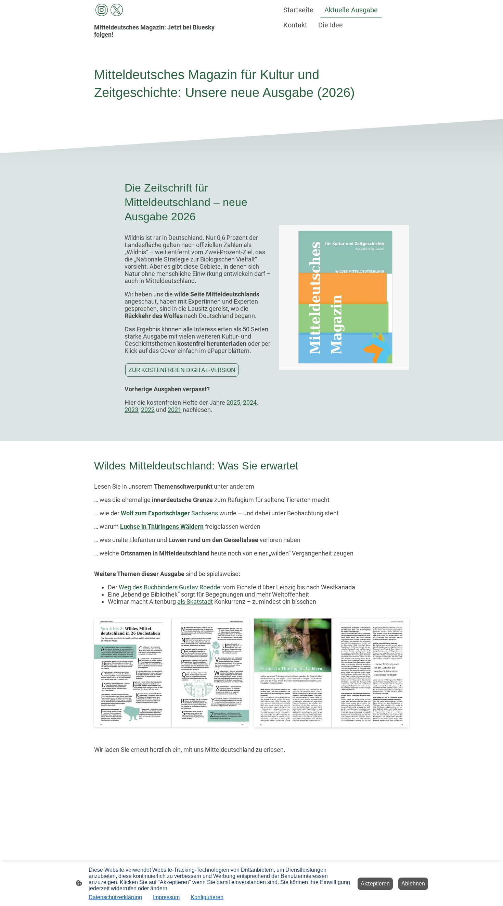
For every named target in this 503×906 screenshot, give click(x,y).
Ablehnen (413, 883)
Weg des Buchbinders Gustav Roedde (169, 587)
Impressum (166, 897)
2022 (148, 409)
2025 (233, 402)
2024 (250, 402)
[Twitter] (117, 10)
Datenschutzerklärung (115, 897)
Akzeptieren (375, 883)
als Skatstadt (195, 601)
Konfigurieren (207, 897)
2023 (131, 409)
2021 (174, 409)
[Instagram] (101, 10)
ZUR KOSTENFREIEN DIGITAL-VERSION (181, 370)
